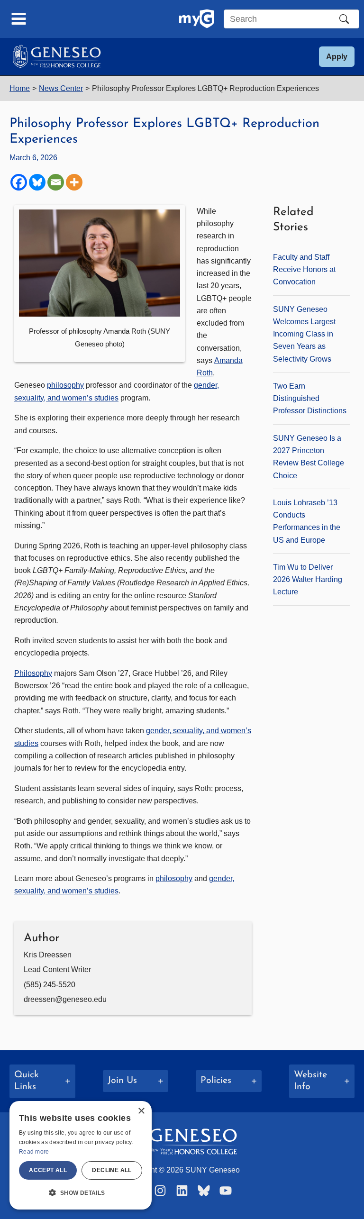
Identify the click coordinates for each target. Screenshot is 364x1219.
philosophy (65, 385)
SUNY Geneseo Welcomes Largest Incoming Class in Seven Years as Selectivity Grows (304, 334)
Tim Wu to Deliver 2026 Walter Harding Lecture (307, 579)
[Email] (55, 182)
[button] (337, 56)
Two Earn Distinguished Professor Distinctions (309, 398)
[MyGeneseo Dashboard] (196, 19)
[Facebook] (18, 182)
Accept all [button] (48, 1170)
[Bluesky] (37, 182)
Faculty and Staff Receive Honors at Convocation (304, 269)
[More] (74, 182)
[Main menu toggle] (19, 19)
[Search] (344, 19)
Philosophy (33, 673)
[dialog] (80, 1155)
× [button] (141, 1111)
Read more (34, 1151)
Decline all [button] (111, 1170)
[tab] (42, 1081)
